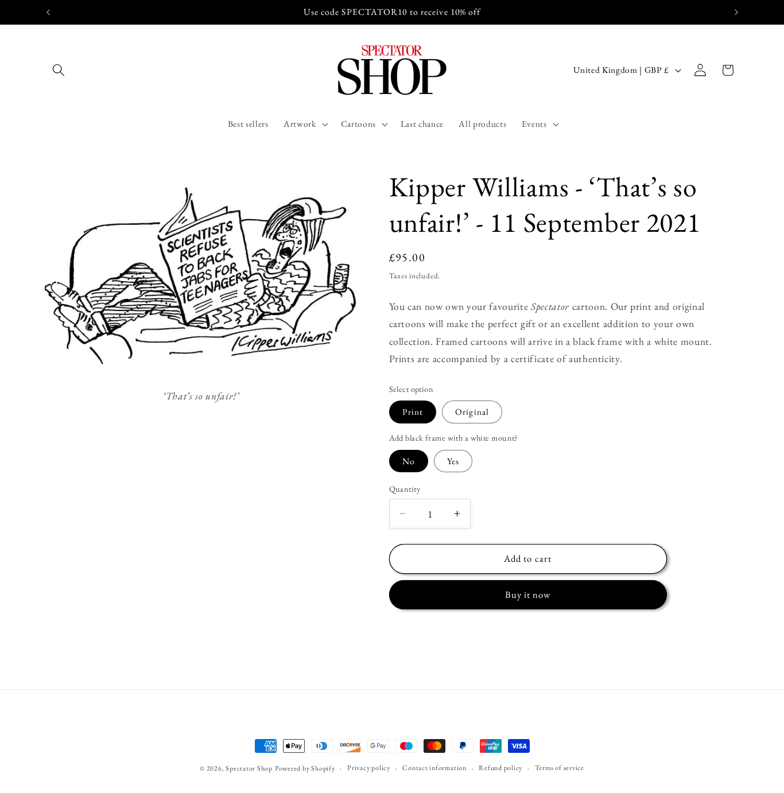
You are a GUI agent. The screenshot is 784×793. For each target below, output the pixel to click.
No (408, 460)
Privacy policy (368, 767)
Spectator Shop (249, 768)
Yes (453, 460)
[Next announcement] (736, 12)
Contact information (434, 767)
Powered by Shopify (305, 768)
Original (472, 412)
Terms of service (559, 767)
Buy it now (528, 594)
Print (413, 412)
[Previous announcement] (48, 12)
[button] (58, 70)
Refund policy (500, 767)
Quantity (405, 488)
